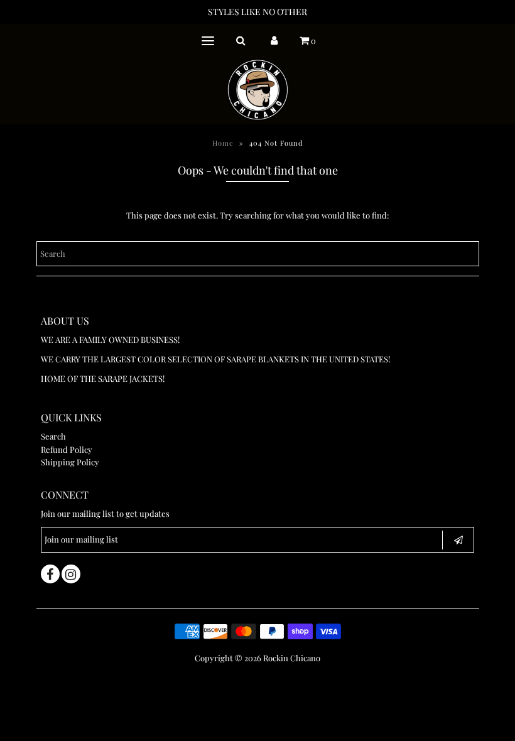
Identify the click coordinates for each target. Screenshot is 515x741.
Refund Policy (66, 449)
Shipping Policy (70, 462)
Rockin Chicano (291, 657)
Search (53, 436)
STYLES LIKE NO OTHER (257, 12)
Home (223, 143)
